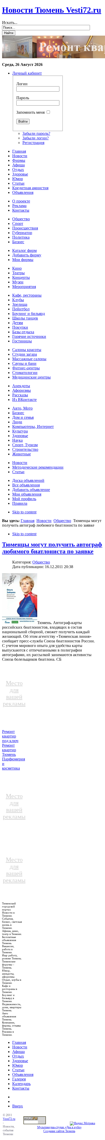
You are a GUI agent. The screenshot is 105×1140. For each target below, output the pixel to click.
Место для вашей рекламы (14, 693)
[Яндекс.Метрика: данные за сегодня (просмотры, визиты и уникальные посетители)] (82, 1123)
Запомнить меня (30, 112)
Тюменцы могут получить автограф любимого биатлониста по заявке (52, 548)
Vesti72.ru (9, 1119)
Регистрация (33, 142)
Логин (22, 84)
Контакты (20, 1088)
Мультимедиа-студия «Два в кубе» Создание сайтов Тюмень (59, 1129)
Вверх (17, 1106)
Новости (43, 520)
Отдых (18, 1056)
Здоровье (20, 1061)
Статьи (18, 1070)
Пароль (22, 98)
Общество (62, 520)
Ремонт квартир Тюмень (9, 750)
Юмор (17, 1065)
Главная (27, 520)
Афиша (18, 1051)
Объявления (22, 1074)
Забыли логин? (35, 138)
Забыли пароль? (36, 133)
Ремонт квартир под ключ (10, 736)
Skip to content (24, 512)
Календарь (21, 1083)
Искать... (9, 22)
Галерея (19, 1079)
